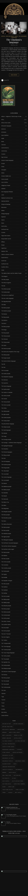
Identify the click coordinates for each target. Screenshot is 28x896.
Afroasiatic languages (6, 125)
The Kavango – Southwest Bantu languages (11, 442)
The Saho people (5, 583)
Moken (2, 210)
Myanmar (3, 216)
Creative (3, 154)
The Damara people (6, 348)
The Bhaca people (5, 326)
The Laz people (5, 474)
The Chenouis (4, 339)
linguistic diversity (7, 769)
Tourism (3, 699)
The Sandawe (4, 590)
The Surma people (5, 630)
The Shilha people (5, 599)
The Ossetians (4, 565)
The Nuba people (5, 552)
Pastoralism (17, 775)
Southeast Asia (4, 263)
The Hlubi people (5, 411)
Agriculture (21, 729)
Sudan (2, 270)
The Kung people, (5, 467)
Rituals (2, 245)
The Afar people (5, 279)
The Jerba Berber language (7, 423)
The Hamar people (5, 395)
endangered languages (8, 749)
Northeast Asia (4, 229)
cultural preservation (8, 743)
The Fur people (4, 370)
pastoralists (6, 778)
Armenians (3, 132)
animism (4, 732)
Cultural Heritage (20, 740)
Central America (5, 147)
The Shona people (5, 608)
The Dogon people (5, 358)
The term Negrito (5, 637)
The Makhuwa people (6, 486)
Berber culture (18, 735)
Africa (3, 36)
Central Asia (4, 151)
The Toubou (4, 640)
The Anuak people (5, 292)
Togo (2, 696)
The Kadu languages (6, 430)
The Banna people (5, 307)
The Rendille (4, 577)
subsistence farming (19, 783)
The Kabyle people (5, 427)
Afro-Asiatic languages (8, 729)
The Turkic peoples (5, 655)
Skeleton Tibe (4, 251)
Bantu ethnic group (14, 732)
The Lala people (5, 470)
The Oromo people (5, 561)
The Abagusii (4, 276)
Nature (3, 220)
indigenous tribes (20, 760)
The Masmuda (4, 499)
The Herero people (5, 405)
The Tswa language (6, 646)
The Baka (3, 304)
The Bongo (4, 329)
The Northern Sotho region (7, 549)
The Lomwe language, (6, 477)
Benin (2, 141)
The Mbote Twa (5, 502)
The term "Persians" (6, 634)
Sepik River (4, 248)
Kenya (15, 763)
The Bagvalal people (6, 301)
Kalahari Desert (6, 763)
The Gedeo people (5, 373)
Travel (2, 703)
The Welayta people (6, 668)
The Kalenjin (4, 433)
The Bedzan (4, 314)
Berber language (6, 738)
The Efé (3, 364)
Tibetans (3, 693)
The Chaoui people (5, 336)
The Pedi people (5, 571)
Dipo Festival (4, 157)
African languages (18, 723)
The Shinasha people (6, 605)
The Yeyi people (5, 684)
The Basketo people (6, 311)
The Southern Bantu (6, 624)
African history (6, 723)
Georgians (3, 169)
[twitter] (12, 1)
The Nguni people (5, 536)
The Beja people (5, 317)
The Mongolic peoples (6, 511)
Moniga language (5, 213)
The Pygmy (4, 574)
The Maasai (4, 483)
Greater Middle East (6, 176)
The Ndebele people (6, 533)
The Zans (3, 690)
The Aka (3, 285)
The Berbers (4, 320)
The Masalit (4, 496)
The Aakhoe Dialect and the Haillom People (11, 273)
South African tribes (17, 781)
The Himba (4, 408)
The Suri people (5, 627)
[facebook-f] (10, 1)
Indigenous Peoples (7, 760)
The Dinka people (5, 354)
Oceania (3, 232)
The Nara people (5, 530)
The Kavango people (6, 439)
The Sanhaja (4, 593)
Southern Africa (4, 267)
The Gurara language (6, 386)
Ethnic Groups (6, 752)
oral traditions (6, 775)
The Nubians (4, 555)
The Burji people (5, 332)
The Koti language (5, 461)
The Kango (3, 436)
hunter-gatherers (17, 752)
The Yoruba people (5, 687)
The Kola (3, 458)
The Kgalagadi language (7, 445)
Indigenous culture (7, 755)
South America (4, 257)
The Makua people (5, 489)
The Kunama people (6, 464)
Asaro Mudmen (4, 135)
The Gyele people (5, 389)
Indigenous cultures (8, 758)
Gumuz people (4, 179)
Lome (2, 194)
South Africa (5, 781)
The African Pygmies (6, 282)
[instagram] (14, 1)
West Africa (4, 712)
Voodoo (3, 709)
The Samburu (4, 586)
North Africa (4, 226)
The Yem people (5, 681)
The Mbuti (3, 505)
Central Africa (18, 738)
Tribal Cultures (19, 789)
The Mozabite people (6, 517)
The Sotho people (5, 618)
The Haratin (4, 398)
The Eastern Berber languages (8, 361)
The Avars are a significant (7, 295)
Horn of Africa (4, 182)
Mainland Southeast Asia (7, 198)
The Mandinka (4, 492)
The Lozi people (5, 480)
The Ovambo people (6, 568)
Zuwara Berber (4, 715)
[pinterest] (16, 1)
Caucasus (3, 144)
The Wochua (4, 674)
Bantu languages (7, 735)
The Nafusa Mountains (6, 524)
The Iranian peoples (6, 417)
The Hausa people (5, 401)
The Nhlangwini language (7, 539)
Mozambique (19, 769)
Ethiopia (19, 749)
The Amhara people (6, 289)
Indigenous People (5, 185)
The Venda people (5, 665)
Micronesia (3, 207)
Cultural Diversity (7, 740)
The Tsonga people (6, 643)
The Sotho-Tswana (5, 621)
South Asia (3, 260)
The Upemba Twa (5, 662)
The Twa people (5, 659)
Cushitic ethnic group (8, 746)
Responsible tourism (6, 238)
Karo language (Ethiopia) (7, 191)
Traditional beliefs (7, 789)
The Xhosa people (5, 677)
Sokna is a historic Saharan (7, 254)
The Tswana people (6, 649)
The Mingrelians (5, 508)
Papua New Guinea (5, 235)
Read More (14, 74)
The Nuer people (5, 558)
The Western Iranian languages (8, 671)
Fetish (2, 166)
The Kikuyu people (5, 455)
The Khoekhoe (4, 448)
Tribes (2, 706)
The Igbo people (5, 414)
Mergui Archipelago (5, 204)
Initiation (3, 188)
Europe (3, 163)
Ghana (2, 173)
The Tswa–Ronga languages (8, 652)
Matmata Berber (5, 201)
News (2, 223)
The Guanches (4, 383)
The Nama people (5, 527)
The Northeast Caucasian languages (9, 543)
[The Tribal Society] (5, 17)
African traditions (7, 726)
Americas (3, 129)
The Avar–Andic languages (7, 298)
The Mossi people (5, 514)
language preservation (8, 766)
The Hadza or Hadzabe (6, 392)
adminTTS (6, 80)
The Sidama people (5, 612)
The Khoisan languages (6, 452)
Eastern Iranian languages (7, 160)
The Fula (3, 367)
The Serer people (5, 596)
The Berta (3, 323)
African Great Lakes (12, 36)
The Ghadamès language (14, 41)
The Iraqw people (5, 420)
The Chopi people (5, 342)
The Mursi (3, 521)
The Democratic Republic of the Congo (10, 351)
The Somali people (5, 615)
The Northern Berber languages (8, 546)
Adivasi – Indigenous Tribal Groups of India (11, 116)
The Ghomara (4, 380)
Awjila (2, 138)
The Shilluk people (5, 602)
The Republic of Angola (6, 580)
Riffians (3, 242)
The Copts (3, 345)
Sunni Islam (11, 786)
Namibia (4, 772)
